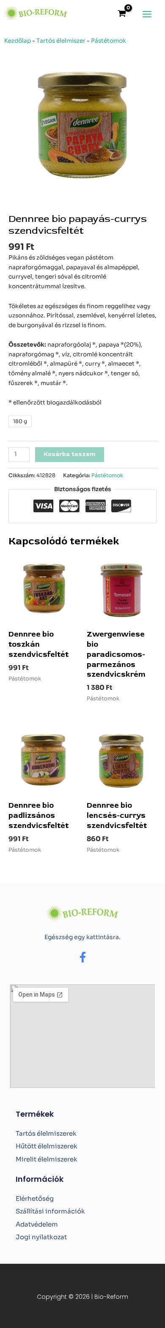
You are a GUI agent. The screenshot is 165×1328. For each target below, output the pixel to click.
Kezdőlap (17, 40)
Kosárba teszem (70, 454)
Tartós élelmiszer (60, 40)
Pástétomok (108, 40)
